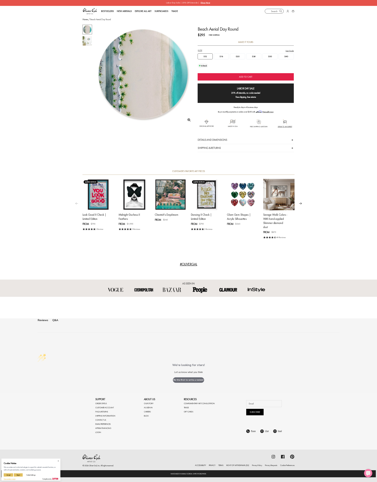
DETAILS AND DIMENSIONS (212, 139)
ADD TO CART (245, 76)
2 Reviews (208, 229)
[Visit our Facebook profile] (282, 456)
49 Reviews (281, 237)
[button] (300, 203)
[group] (143, 74)
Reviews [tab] (43, 320)
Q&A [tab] (55, 320)
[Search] (280, 11)
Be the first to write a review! (188, 380)
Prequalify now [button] (267, 111)
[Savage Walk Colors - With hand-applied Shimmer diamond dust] (279, 194)
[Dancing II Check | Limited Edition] (206, 194)
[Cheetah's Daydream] (170, 194)
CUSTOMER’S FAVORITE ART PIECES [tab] (188, 171)
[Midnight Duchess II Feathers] (134, 194)
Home (85, 19)
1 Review (99, 229)
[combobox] (274, 11)
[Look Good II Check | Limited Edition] (98, 194)
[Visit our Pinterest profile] (292, 456)
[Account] (287, 11)
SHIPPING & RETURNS (209, 148)
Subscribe (255, 412)
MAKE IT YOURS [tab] (245, 42)
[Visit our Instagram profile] (273, 456)
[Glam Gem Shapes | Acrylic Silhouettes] (242, 194)
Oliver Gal (93, 465)
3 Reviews (136, 229)
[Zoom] (188, 120)
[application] (368, 473)
